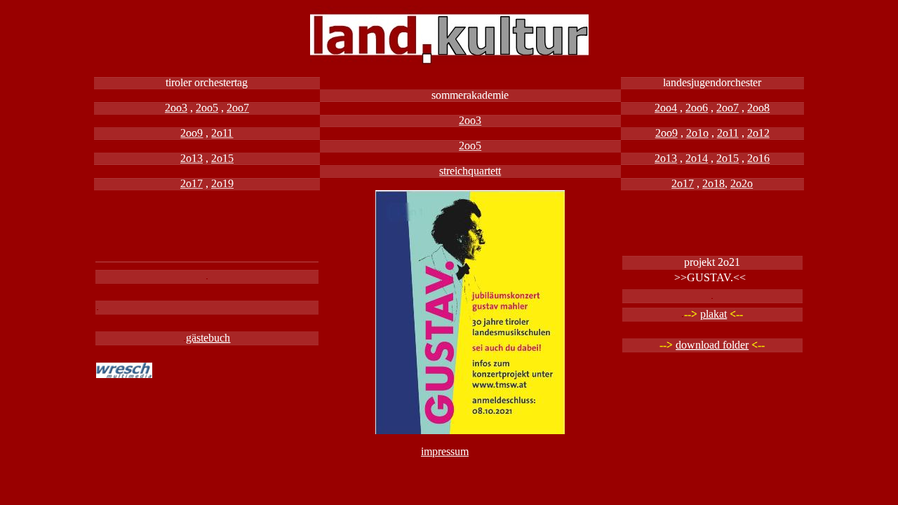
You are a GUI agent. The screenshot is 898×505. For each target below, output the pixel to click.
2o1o (697, 133)
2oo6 (696, 108)
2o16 (758, 158)
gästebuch (208, 338)
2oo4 (666, 108)
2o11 (222, 133)
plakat (713, 314)
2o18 (713, 183)
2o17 (191, 183)
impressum (445, 451)
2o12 (758, 133)
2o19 (222, 183)
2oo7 (238, 108)
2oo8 (758, 108)
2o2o (741, 183)
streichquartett (470, 171)
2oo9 (191, 133)
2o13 (191, 158)
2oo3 (176, 108)
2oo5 (207, 108)
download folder (712, 345)
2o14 (696, 158)
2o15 (222, 158)
